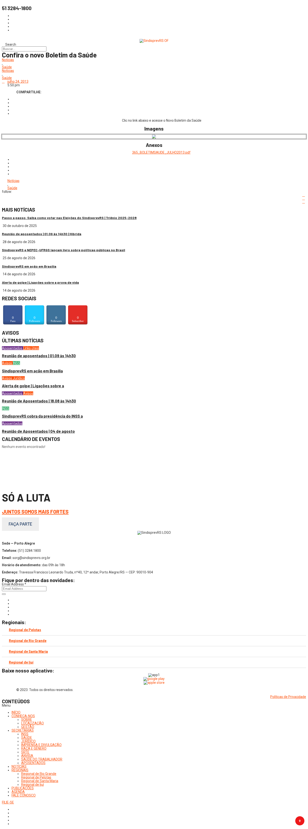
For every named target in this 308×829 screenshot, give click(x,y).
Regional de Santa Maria (28, 651)
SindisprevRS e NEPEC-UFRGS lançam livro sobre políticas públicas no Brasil (63, 250)
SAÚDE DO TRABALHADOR (41, 759)
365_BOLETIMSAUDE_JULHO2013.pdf (161, 152)
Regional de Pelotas (25, 630)
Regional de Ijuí (21, 662)
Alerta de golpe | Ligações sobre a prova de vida (40, 282)
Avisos (7, 363)
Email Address (14, 584)
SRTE (25, 752)
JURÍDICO (28, 741)
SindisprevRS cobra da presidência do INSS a (42, 416)
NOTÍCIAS (19, 766)
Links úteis (31, 348)
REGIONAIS (20, 770)
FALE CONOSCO (24, 795)
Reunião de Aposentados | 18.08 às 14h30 (39, 401)
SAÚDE (26, 738)
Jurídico (19, 378)
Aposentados (12, 348)
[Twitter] (13, 607)
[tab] (154, 630)
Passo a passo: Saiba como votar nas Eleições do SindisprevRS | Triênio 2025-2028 (69, 218)
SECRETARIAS (23, 730)
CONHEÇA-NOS (23, 716)
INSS (16, 363)
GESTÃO (27, 727)
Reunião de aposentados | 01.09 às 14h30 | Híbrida (41, 234)
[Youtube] (13, 611)
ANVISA (27, 756)
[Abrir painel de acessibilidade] (299, 820)
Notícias (8, 60)
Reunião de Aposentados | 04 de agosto (38, 431)
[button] (154, 705)
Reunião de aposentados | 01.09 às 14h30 (39, 355)
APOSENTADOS (33, 763)
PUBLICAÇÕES (23, 788)
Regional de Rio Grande (27, 641)
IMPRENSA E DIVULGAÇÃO (41, 745)
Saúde (7, 67)
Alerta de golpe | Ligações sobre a (33, 385)
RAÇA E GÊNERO (33, 748)
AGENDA (18, 792)
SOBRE (26, 720)
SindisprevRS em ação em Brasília (29, 266)
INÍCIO (16, 712)
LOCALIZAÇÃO (32, 723)
